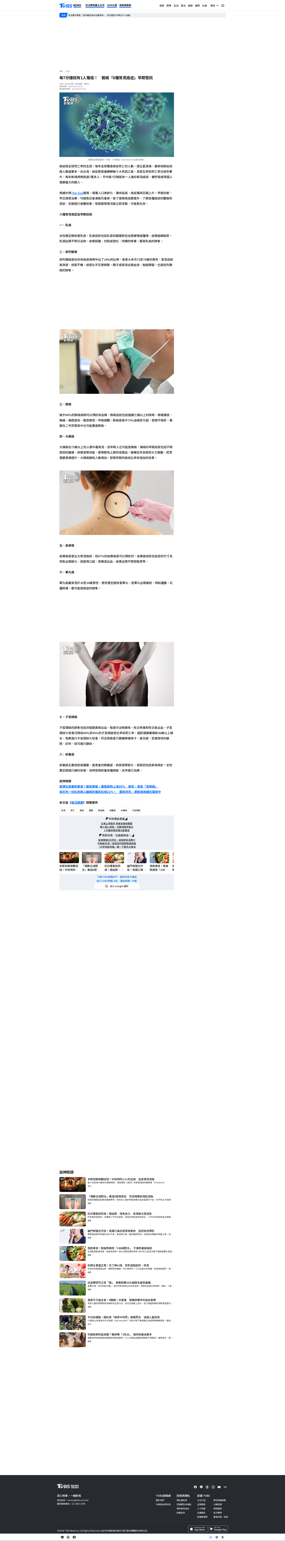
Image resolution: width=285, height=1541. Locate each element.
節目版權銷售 (219, 1500)
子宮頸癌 (136, 810)
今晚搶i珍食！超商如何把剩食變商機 (116, 843)
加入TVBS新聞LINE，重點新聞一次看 (116, 881)
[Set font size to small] (211, 1537)
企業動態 (201, 1504)
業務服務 (217, 1508)
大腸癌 (124, 810)
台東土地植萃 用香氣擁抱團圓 (116, 823)
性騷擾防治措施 (184, 1504)
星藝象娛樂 (202, 1516)
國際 (197, 5)
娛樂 (190, 5)
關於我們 (160, 1500)
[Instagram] (213, 1487)
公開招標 (217, 1504)
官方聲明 (217, 1512)
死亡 (73, 810)
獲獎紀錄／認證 (220, 1516)
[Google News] (225, 1487)
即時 (169, 5)
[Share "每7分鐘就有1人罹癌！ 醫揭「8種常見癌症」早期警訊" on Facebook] (74, 1537)
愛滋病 (101, 810)
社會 (204, 5)
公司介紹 (201, 1500)
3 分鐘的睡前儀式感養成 (117, 830)
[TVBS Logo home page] (70, 6)
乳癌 (63, 810)
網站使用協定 (183, 1508)
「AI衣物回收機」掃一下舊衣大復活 (117, 847)
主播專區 (201, 1512)
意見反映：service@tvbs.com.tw (72, 1500)
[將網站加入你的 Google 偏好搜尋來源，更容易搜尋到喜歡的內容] (116, 886)
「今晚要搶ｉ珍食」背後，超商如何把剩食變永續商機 (93, 15)
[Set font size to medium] (217, 1537)
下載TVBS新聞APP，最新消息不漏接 (117, 877)
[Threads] (207, 1487)
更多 (213, 5)
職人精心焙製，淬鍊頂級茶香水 (116, 827)
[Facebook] (195, 1487)
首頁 (161, 5)
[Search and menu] (223, 5)
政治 (183, 5)
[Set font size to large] (223, 1537)
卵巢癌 (112, 810)
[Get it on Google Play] (218, 1529)
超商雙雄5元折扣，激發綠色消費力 (116, 840)
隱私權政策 (182, 1500)
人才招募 (201, 1508)
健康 (91, 810)
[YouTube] (219, 1487)
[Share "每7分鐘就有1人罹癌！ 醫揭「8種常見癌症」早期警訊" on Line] (62, 1537)
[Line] (201, 1487)
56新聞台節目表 (163, 1504)
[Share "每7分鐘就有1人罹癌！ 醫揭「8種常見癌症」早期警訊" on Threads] (68, 1537)
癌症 (82, 810)
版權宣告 (181, 1512)
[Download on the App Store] (198, 1529)
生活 (176, 5)
